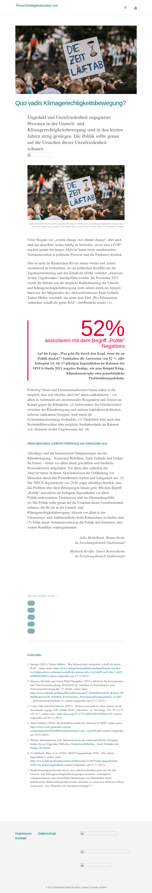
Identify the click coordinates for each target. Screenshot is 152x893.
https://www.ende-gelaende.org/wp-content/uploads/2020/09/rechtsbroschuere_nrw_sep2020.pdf (65, 728)
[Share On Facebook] (31, 603)
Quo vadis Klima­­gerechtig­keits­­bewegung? (70, 102)
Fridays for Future (40, 748)
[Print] (31, 624)
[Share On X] (31, 610)
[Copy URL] (31, 631)
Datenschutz (47, 833)
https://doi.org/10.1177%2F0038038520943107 (85, 714)
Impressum (23, 833)
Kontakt (20, 838)
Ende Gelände (105, 744)
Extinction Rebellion (83, 744)
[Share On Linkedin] (31, 617)
